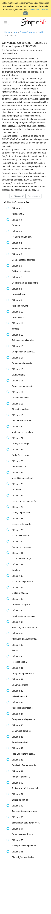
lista (15, 32)
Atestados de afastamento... (24, 639)
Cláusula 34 (33, 196)
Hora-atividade (19, 294)
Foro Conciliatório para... (23, 754)
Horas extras (18, 317)
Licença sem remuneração (24, 501)
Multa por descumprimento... (25, 846)
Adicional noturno (20, 306)
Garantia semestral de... (23, 535)
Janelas (15, 329)
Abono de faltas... (20, 466)
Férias (15, 650)
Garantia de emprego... (22, 558)
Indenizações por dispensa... (25, 627)
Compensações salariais (23, 260)
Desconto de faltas (20, 398)
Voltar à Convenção (16, 202)
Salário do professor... (22, 271)
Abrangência (18, 214)
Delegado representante (23, 673)
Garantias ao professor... (23, 581)
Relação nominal (20, 742)
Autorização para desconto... (25, 811)
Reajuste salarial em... (22, 237)
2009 (40, 32)
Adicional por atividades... (24, 340)
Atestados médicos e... (22, 409)
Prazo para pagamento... (23, 386)
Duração (16, 225)
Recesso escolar (19, 662)
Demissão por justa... (21, 604)
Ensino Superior (27, 32)
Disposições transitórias (23, 857)
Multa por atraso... (20, 593)
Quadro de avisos (20, 685)
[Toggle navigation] (5, 22)
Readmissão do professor (24, 616)
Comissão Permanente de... (25, 765)
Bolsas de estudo (20, 800)
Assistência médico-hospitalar (26, 788)
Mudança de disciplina (22, 432)
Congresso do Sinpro (22, 731)
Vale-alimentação (20, 696)
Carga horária (18, 375)
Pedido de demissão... (22, 547)
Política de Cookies (39, 10)
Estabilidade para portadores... (26, 823)
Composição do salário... (23, 352)
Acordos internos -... (21, 777)
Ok (25, 13)
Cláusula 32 (18, 196)
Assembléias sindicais (22, 708)
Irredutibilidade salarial (22, 478)
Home (7, 32)
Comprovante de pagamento (25, 283)
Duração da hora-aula (22, 363)
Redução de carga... (21, 444)
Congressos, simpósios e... (24, 719)
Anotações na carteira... (23, 421)
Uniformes (16, 490)
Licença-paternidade (21, 524)
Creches (16, 570)
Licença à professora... (22, 512)
